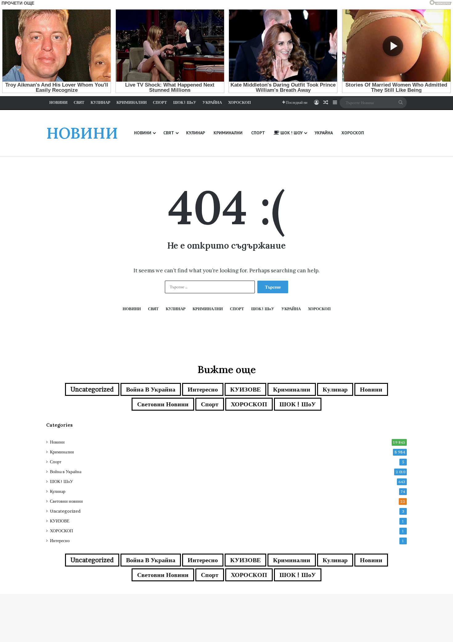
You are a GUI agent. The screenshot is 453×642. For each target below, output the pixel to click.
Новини (371, 389)
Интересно (203, 389)
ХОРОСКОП (249, 404)
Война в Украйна (150, 389)
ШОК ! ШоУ (298, 404)
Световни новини (163, 404)
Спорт (209, 404)
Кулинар (335, 389)
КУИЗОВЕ (245, 389)
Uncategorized (92, 389)
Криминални (291, 389)
